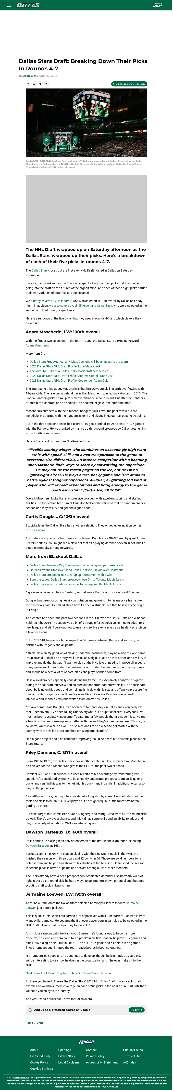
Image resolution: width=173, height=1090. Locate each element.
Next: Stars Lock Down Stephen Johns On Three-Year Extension (68, 973)
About (34, 1050)
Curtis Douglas (35, 530)
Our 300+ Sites (133, 1050)
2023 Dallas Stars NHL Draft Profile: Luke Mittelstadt (65, 366)
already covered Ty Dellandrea (51, 301)
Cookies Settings (41, 1068)
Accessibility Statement (102, 1062)
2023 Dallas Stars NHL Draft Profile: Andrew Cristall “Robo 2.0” (71, 376)
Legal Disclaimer (69, 1062)
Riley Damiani (114, 761)
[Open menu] (9, 5)
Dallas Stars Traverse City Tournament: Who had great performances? (76, 565)
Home (29, 1022)
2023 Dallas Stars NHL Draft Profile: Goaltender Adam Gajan (70, 380)
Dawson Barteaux (38, 845)
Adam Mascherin (37, 345)
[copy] (46, 83)
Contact (91, 1050)
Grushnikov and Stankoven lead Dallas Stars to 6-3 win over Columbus (76, 570)
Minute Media (21, 1077)
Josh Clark (30, 76)
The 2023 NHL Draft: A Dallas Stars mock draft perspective (69, 371)
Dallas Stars (40, 270)
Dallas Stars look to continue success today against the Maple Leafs (75, 584)
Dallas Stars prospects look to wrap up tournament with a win (71, 574)
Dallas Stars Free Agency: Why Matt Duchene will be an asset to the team (79, 361)
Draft (40, 1022)
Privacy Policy (95, 1056)
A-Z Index (129, 1062)
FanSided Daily (40, 1056)
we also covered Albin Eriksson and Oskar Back (80, 305)
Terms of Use (132, 1056)
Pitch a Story (66, 1056)
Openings (64, 1050)
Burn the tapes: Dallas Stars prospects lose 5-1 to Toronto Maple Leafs (77, 579)
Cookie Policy (39, 1062)
